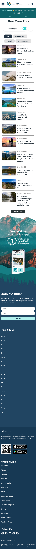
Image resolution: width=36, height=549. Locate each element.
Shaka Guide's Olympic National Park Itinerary (25, 51)
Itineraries (21, 46)
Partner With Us (7, 496)
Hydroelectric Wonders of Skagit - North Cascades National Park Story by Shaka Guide (24, 200)
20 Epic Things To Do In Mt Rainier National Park (25, 64)
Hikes (19, 180)
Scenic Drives (6, 518)
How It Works (6, 483)
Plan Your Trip (6, 487)
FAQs (3, 492)
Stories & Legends (24, 72)
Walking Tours (6, 522)
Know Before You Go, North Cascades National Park (25, 130)
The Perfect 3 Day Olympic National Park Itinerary (25, 90)
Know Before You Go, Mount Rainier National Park (25, 172)
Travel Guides (22, 125)
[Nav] (3, 4)
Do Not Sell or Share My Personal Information (7, 545)
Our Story (4, 466)
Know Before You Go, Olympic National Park (25, 142)
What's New (5, 500)
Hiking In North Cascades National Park (24, 185)
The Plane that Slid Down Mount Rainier (24, 76)
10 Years (4, 470)
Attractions (21, 59)
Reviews (4, 479)
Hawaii (3, 509)
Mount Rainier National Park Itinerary (22, 117)
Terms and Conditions (20, 545)
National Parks (6, 513)
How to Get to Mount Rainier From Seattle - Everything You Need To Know (25, 158)
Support (4, 474)
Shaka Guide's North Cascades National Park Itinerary (24, 104)
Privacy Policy (27, 545)
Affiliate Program (7, 505)
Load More (17, 211)
